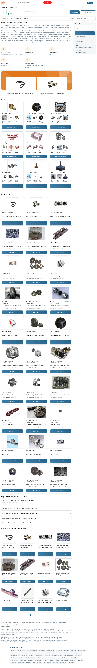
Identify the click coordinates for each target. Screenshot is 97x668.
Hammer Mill (24, 655)
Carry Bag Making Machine (63, 650)
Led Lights (30, 660)
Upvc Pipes (55, 662)
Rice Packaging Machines (76, 652)
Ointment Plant (74, 657)
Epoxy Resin (78, 655)
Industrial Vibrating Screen (24, 652)
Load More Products (36, 614)
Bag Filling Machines (47, 657)
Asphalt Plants (57, 657)
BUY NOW (11, 223)
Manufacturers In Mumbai (80, 52)
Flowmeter (41, 652)
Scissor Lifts (13, 652)
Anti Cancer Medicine (54, 660)
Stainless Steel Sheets (24, 657)
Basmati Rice (42, 650)
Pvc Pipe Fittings (47, 662)
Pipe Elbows (71, 662)
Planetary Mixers (14, 660)
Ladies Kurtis (23, 660)
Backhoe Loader (51, 650)
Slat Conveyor (65, 657)
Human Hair (13, 650)
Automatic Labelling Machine (35, 655)
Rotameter (34, 652)
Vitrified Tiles (21, 662)
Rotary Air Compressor (51, 652)
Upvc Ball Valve (63, 662)
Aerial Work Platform (57, 655)
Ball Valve (45, 660)
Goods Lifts (13, 662)
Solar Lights (81, 660)
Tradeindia (3, 7)
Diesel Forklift (47, 655)
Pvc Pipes (39, 662)
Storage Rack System (68, 655)
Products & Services (16, 18)
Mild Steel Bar (14, 657)
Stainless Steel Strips (36, 657)
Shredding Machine (15, 655)
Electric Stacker (81, 650)
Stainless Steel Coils (30, 662)
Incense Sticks (73, 660)
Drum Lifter (73, 650)
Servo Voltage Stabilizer (32, 650)
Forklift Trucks (21, 650)
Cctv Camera (38, 660)
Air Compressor (64, 660)
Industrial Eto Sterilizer (63, 652)
